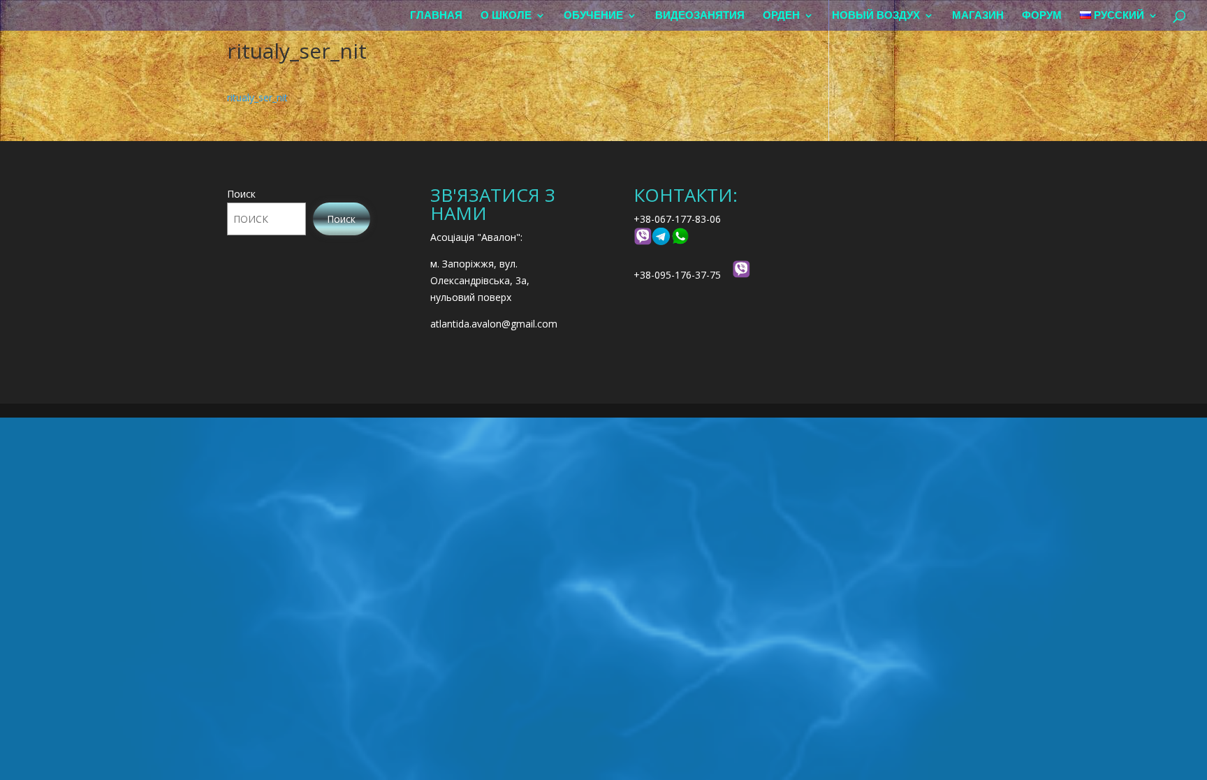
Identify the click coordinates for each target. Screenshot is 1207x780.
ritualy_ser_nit (257, 97)
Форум (1042, 15)
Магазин (978, 15)
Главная (436, 15)
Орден (781, 15)
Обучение (593, 15)
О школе (506, 15)
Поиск (241, 193)
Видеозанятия (700, 15)
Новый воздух (876, 15)
